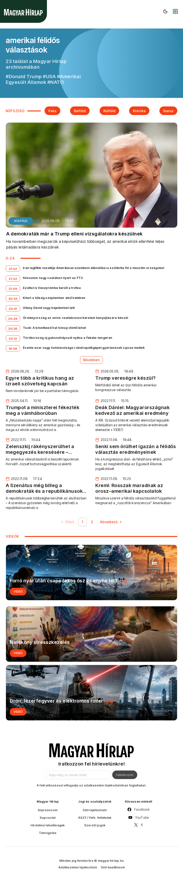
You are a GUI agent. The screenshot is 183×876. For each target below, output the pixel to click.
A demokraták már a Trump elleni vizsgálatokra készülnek (74, 234)
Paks (52, 111)
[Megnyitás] (175, 11)
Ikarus (168, 111)
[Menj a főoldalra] (23, 12)
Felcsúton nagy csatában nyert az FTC (53, 278)
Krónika (139, 111)
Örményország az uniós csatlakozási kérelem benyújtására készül (75, 318)
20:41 (13, 309)
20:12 (13, 338)
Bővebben (91, 360)
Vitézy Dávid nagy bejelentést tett (49, 308)
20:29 (13, 319)
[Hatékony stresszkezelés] (91, 634)
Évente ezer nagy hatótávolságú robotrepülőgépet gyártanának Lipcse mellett (83, 347)
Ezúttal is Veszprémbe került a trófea (52, 288)
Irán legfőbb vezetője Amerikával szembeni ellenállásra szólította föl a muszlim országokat (93, 268)
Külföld (109, 111)
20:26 (13, 328)
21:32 (13, 279)
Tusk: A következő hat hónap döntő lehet (54, 328)
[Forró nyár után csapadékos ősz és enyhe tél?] (91, 572)
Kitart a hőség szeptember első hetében (54, 298)
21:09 (13, 289)
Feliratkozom (124, 775)
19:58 (13, 348)
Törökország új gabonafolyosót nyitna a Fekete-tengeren (67, 338)
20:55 (13, 299)
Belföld (80, 111)
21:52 (13, 269)
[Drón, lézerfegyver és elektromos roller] (91, 692)
